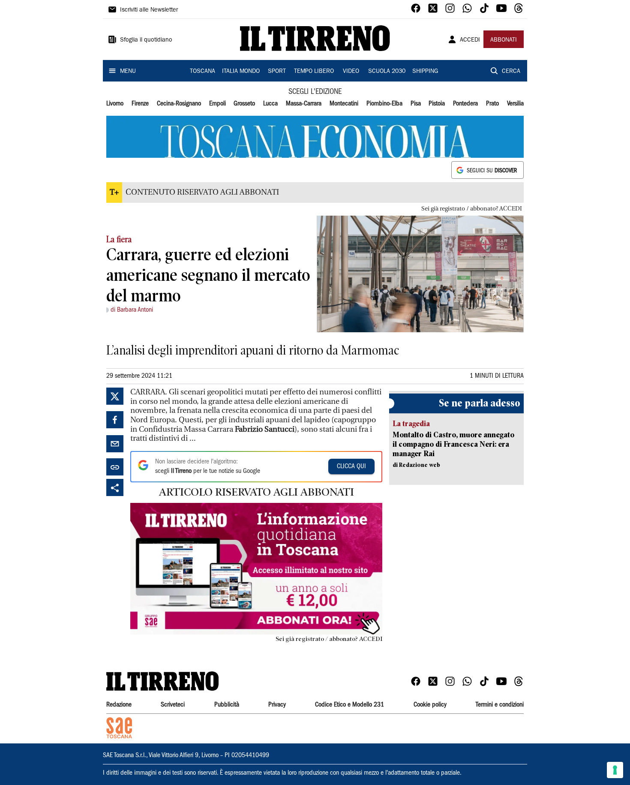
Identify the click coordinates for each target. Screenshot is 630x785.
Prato (492, 104)
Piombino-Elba (384, 104)
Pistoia (437, 104)
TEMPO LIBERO (314, 72)
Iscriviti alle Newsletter (149, 10)
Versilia (515, 104)
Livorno (114, 104)
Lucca (270, 104)
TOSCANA (202, 72)
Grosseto (244, 104)
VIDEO (351, 72)
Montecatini (344, 104)
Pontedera (465, 104)
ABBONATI (503, 40)
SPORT (277, 72)
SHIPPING (425, 72)
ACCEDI (470, 40)
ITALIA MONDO (241, 72)
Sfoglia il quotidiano (146, 40)
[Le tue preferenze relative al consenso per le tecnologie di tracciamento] (615, 770)
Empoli (217, 104)
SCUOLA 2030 (386, 72)
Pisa (416, 104)
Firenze (140, 104)
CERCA (511, 72)
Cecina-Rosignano (179, 104)
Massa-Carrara (303, 104)
